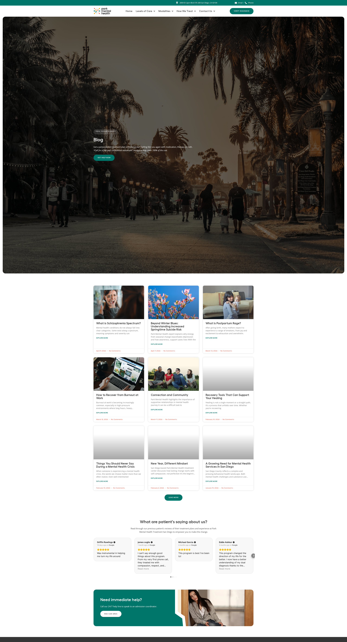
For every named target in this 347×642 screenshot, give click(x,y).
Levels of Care (144, 11)
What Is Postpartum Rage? (223, 323)
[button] (173, 497)
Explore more (102, 338)
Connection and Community (169, 395)
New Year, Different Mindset (169, 463)
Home (129, 11)
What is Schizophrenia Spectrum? (118, 323)
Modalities (164, 11)
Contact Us (205, 11)
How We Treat (185, 11)
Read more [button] (143, 568)
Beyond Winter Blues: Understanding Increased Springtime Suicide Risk (167, 326)
